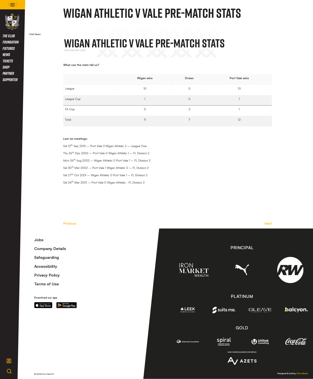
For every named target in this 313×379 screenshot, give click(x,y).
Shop (6, 67)
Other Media (302, 373)
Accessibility (45, 266)
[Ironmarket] (194, 270)
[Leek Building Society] (187, 310)
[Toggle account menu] (9, 361)
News (6, 54)
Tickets (8, 60)
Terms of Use (46, 283)
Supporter (10, 79)
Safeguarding (46, 257)
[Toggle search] (9, 371)
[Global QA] (187, 341)
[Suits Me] (224, 310)
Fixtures (9, 48)
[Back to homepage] (12, 22)
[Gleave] (260, 310)
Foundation (11, 42)
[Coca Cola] (296, 341)
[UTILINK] (260, 341)
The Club (9, 35)
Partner (8, 73)
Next (268, 223)
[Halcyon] (296, 310)
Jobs (39, 239)
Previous (69, 223)
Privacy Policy (47, 275)
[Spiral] (224, 341)
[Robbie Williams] (290, 270)
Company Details (50, 248)
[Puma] (242, 269)
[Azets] (242, 358)
